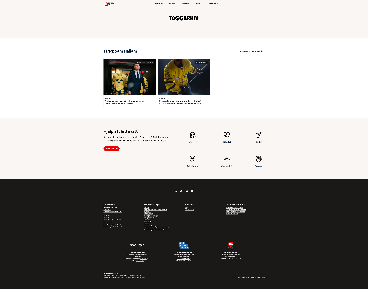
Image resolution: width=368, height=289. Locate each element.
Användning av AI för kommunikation (155, 230)
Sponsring (185, 4)
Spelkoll (199, 4)
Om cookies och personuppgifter (236, 210)
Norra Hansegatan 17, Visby (112, 225)
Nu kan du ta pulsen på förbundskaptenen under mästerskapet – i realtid (124, 102)
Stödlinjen (143, 259)
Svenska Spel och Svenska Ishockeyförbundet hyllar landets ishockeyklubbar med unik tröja (180, 102)
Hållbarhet (213, 4)
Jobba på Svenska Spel (151, 216)
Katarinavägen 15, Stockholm (112, 227)
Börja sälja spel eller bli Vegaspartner (155, 210)
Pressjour (106, 217)
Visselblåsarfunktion (232, 214)
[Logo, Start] (109, 4)
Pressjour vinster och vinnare (112, 219)
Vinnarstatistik (226, 166)
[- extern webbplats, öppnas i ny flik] (176, 191)
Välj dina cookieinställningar (234, 208)
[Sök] (262, 3)
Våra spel (258, 166)
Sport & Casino (189, 210)
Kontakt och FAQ (112, 148)
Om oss (158, 4)
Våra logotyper (148, 214)
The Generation (259, 277)
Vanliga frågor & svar (150, 218)
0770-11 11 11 (107, 210)
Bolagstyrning (192, 166)
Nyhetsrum (171, 4)
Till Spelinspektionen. (183, 259)
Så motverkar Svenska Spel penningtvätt (156, 228)
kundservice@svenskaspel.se (113, 212)
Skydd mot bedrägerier (151, 226)
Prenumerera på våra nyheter (249, 51)
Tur (186, 208)
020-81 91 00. (140, 261)
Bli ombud (193, 142)
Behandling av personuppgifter (235, 212)
